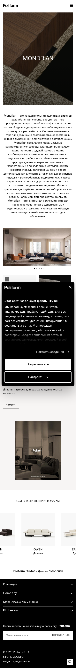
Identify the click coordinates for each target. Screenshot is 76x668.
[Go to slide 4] (41, 268)
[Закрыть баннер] (70, 287)
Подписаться (61, 635)
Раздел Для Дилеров (16, 661)
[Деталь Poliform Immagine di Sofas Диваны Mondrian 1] (7, 231)
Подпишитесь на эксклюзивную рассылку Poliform (36, 626)
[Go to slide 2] (36, 268)
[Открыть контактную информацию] (70, 662)
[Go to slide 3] (39, 268)
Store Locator (14, 657)
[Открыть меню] (71, 5)
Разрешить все (38, 364)
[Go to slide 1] (34, 268)
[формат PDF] (38, 450)
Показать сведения (50, 351)
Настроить (35, 377)
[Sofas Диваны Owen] (38, 529)
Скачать (11, 405)
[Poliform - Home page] (10, 5)
